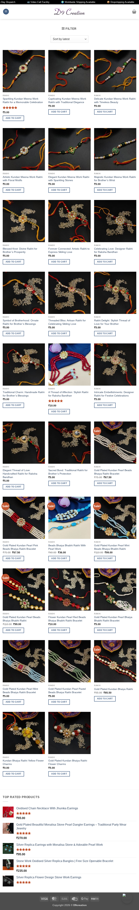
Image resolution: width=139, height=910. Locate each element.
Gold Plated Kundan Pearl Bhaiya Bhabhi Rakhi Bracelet (113, 619)
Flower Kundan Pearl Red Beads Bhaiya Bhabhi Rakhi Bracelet (67, 619)
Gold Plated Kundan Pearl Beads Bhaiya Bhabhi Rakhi (21, 619)
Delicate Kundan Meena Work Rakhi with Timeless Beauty (115, 100)
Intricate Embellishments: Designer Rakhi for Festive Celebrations (114, 394)
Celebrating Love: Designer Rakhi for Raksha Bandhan (113, 250)
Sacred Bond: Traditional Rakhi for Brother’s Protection (68, 472)
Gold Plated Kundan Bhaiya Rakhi (113, 689)
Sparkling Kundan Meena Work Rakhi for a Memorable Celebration (23, 100)
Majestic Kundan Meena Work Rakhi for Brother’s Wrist (115, 179)
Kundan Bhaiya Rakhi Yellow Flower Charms (23, 762)
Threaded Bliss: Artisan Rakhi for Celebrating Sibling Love (67, 322)
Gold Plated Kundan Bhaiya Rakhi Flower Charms (67, 762)
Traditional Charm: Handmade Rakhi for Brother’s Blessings (24, 394)
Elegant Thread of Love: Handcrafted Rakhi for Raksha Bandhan (20, 473)
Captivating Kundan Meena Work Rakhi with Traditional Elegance (67, 100)
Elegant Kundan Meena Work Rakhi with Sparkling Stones (68, 179)
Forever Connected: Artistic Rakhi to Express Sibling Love (69, 250)
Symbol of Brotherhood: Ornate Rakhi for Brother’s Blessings (21, 322)
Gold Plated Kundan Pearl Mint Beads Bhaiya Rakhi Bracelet (20, 690)
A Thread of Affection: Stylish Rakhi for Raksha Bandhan (68, 394)
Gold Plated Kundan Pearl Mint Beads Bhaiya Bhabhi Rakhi (111, 547)
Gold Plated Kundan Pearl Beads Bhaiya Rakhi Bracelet (113, 472)
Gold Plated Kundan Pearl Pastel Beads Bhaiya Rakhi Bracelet (67, 690)
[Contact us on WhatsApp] (127, 898)
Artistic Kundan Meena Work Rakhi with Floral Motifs (23, 179)
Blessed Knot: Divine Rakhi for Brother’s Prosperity (20, 250)
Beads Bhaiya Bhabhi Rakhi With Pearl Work (67, 547)
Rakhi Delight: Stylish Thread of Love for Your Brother (112, 322)
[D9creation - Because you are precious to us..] (69, 11)
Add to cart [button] (13, 118)
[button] (6, 12)
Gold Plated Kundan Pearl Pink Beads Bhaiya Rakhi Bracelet (20, 547)
